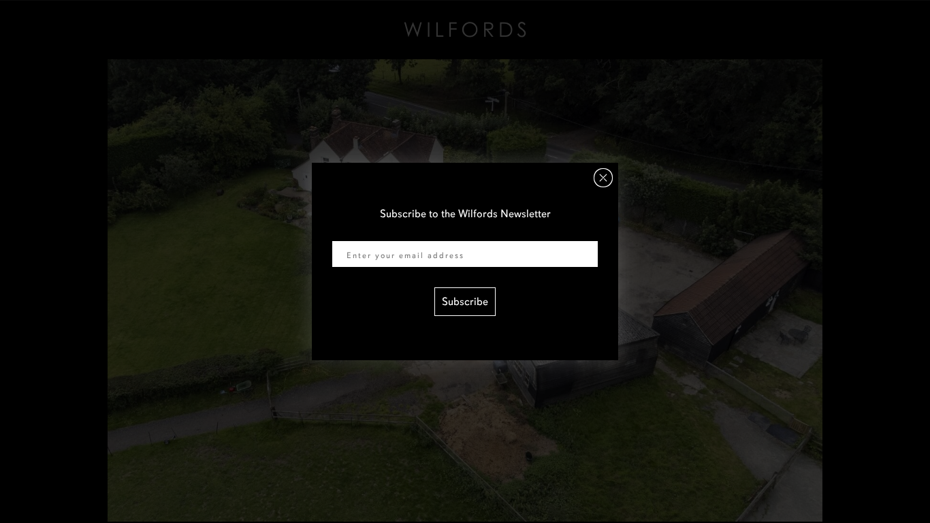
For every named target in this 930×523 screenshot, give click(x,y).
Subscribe (465, 301)
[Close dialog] (603, 178)
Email (345, 232)
